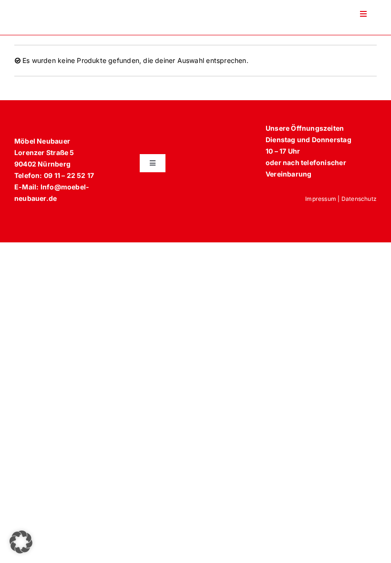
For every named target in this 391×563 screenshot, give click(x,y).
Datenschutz (359, 198)
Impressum (320, 198)
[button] (21, 542)
